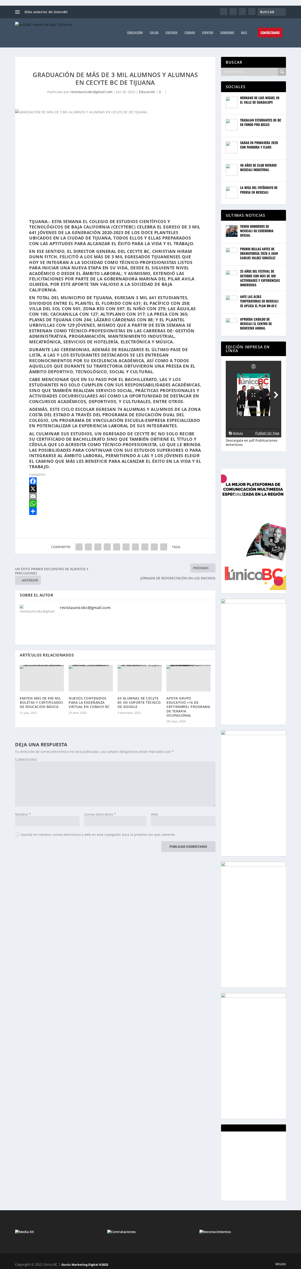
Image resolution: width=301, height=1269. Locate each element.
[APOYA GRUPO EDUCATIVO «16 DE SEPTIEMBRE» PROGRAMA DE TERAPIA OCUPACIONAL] (188, 678)
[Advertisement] (261, 1165)
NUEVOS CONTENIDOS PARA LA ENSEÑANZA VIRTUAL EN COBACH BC (89, 702)
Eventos (207, 33)
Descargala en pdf (240, 440)
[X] (115, 488)
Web (154, 814)
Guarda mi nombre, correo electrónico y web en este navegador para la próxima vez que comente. (98, 834)
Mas (244, 33)
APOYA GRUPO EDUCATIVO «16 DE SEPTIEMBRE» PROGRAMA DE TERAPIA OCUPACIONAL (188, 707)
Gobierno (227, 33)
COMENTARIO (26, 759)
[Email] (115, 496)
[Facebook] (115, 481)
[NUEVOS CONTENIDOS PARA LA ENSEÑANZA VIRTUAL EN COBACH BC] (91, 678)
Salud (154, 33)
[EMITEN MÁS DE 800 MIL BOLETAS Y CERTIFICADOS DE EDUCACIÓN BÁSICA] (42, 678)
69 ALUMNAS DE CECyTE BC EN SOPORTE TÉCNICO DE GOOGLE (139, 702)
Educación (135, 33)
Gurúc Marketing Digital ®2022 (84, 1264)
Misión (280, 1264)
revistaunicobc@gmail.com (91, 92)
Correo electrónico (100, 814)
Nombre (23, 814)
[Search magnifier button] (282, 72)
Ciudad (190, 33)
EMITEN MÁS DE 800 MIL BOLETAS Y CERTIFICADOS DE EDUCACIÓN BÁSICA (41, 702)
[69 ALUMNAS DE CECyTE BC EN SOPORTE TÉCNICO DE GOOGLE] (140, 678)
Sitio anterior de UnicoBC (46, 12)
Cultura (172, 33)
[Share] (115, 511)
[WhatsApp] (115, 503)
